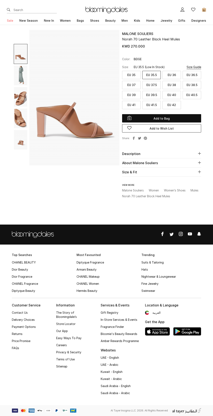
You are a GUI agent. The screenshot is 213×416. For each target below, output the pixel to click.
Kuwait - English (112, 372)
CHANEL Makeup (88, 276)
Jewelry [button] (166, 20)
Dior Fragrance (22, 276)
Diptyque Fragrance (90, 262)
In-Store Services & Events (119, 319)
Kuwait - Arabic (111, 379)
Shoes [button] (94, 20)
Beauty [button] (110, 20)
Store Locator (66, 324)
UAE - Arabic (109, 364)
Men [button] (124, 20)
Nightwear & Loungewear (158, 276)
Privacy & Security (68, 352)
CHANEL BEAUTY (24, 262)
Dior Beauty (20, 269)
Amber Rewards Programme (120, 341)
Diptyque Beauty (23, 290)
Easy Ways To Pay (69, 338)
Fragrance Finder (112, 327)
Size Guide (194, 67)
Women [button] (65, 20)
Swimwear (148, 290)
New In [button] (49, 20)
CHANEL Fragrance (25, 283)
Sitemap (61, 366)
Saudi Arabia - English (116, 386)
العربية (156, 312)
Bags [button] (80, 20)
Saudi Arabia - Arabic (115, 393)
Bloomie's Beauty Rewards (119, 334)
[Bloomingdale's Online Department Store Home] (106, 9)
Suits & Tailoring (152, 262)
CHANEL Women (88, 283)
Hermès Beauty (87, 290)
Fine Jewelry (150, 283)
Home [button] (150, 20)
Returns (17, 334)
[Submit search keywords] (8, 10)
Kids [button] (137, 20)
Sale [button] (10, 20)
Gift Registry (109, 312)
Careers (61, 345)
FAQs (15, 348)
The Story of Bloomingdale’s (66, 315)
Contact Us (20, 312)
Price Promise (21, 341)
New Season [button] (28, 20)
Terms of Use (65, 359)
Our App (62, 331)
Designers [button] (198, 20)
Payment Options (24, 327)
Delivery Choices (23, 319)
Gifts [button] (181, 20)
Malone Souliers (137, 34)
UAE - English (110, 357)
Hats (144, 269)
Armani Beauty (87, 269)
